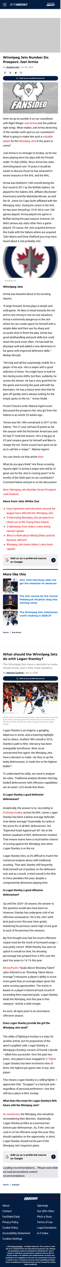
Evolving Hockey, (13, 812)
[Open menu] (5, 4)
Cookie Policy (10, 1227)
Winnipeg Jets (27, 141)
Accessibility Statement (16, 1233)
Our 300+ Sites (45, 1211)
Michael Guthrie (15, 672)
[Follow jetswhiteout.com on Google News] (53, 560)
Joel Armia (30, 123)
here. (40, 456)
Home (6, 632)
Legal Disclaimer (47, 1227)
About (5, 1205)
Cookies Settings (12, 1238)
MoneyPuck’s (11, 967)
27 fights (51, 1058)
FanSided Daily (11, 1216)
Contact (7, 1211)
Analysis (15, 1185)
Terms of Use (45, 1222)
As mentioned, (11, 1114)
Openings (42, 1205)
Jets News (16, 632)
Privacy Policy (10, 1222)
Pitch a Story (44, 1216)
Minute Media (17, 1246)
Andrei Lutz (12, 67)
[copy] (21, 73)
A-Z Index (42, 1233)
